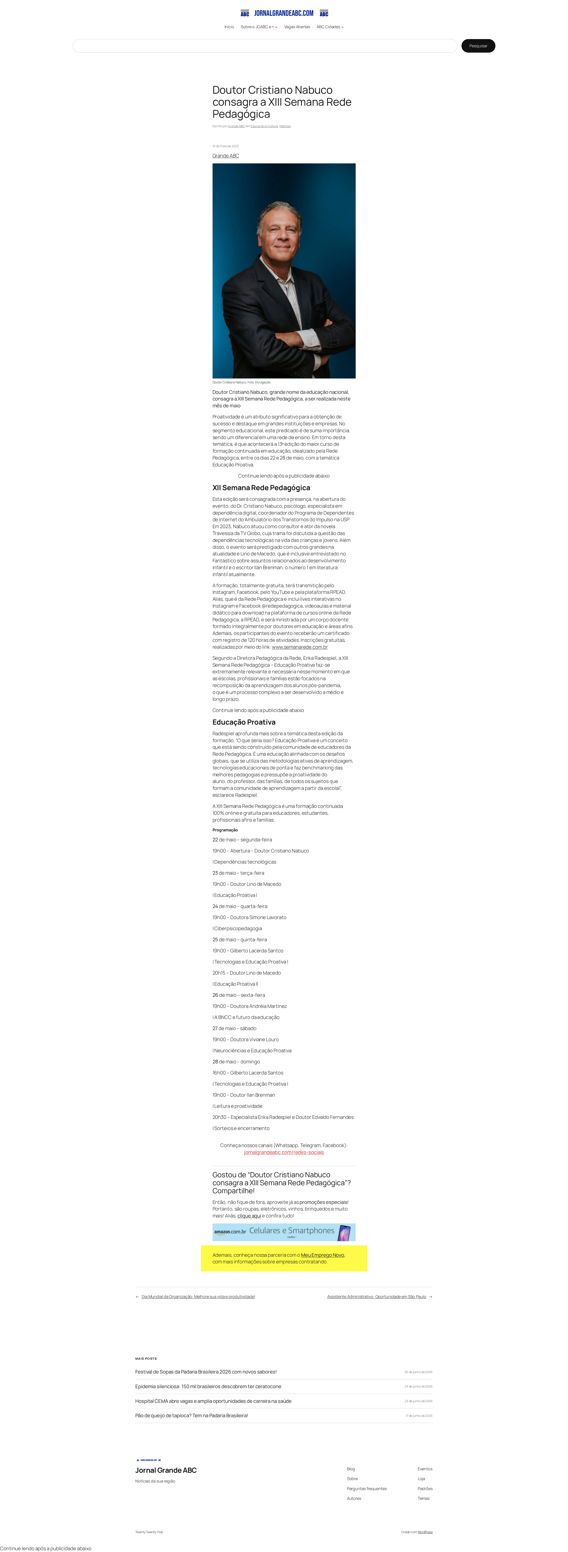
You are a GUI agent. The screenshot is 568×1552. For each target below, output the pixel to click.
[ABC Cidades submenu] (342, 27)
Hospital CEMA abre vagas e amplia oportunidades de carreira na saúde (213, 1401)
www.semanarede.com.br (300, 647)
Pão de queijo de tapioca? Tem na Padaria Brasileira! (191, 1415)
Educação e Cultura (264, 126)
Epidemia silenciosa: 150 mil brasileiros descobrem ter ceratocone (208, 1386)
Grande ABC (236, 126)
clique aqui (249, 1215)
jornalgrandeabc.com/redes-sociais (284, 1152)
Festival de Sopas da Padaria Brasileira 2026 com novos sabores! (206, 1372)
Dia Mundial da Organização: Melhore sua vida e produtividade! (198, 1296)
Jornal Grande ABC (166, 1470)
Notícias (285, 126)
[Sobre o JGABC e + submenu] (276, 27)
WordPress (425, 1532)
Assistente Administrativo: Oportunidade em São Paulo (376, 1296)
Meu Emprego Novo (322, 1255)
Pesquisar (478, 45)
